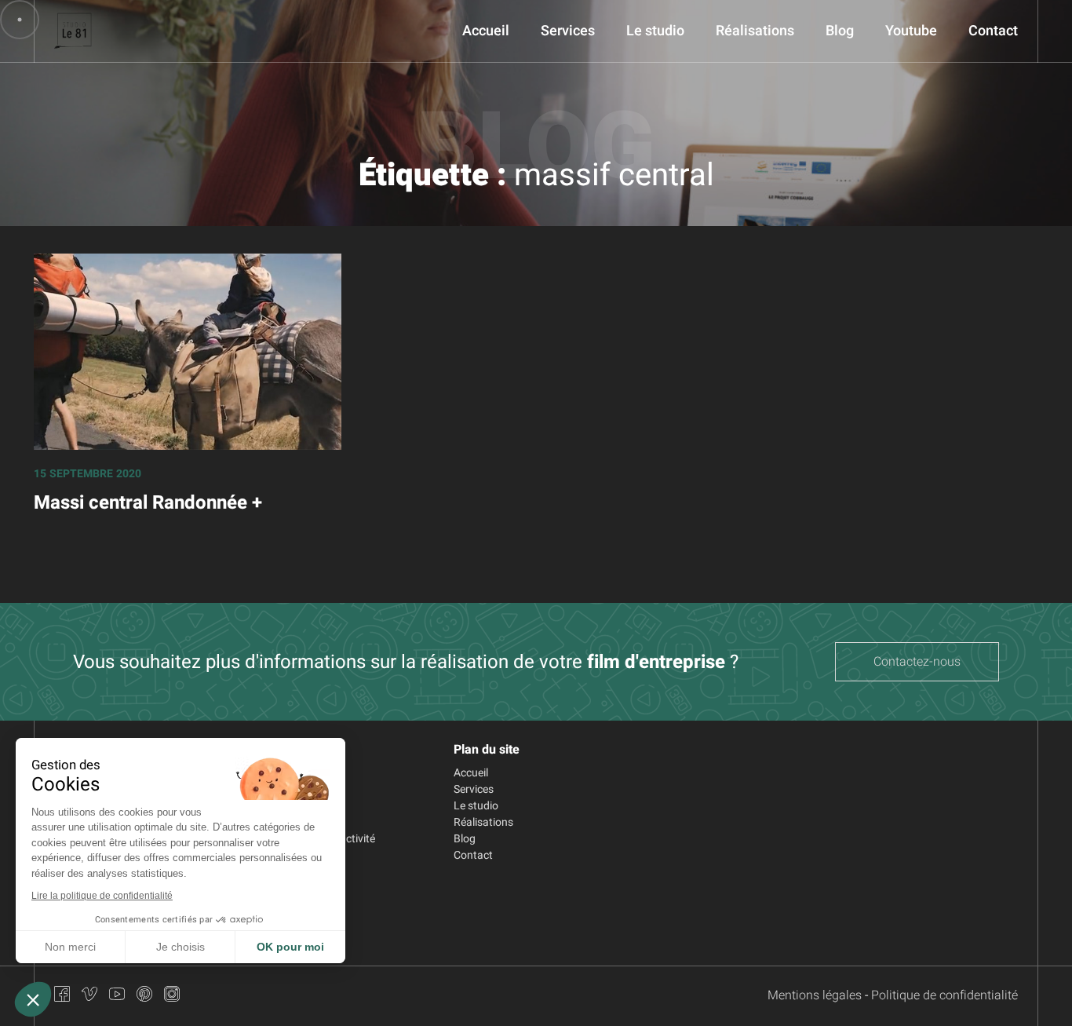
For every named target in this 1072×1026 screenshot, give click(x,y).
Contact (993, 31)
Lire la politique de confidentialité (102, 895)
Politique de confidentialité (944, 995)
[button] (33, 999)
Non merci (70, 946)
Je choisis (180, 946)
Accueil (485, 31)
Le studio (655, 31)
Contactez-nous (917, 661)
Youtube (911, 31)
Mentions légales (815, 995)
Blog (840, 31)
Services (568, 31)
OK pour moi (290, 946)
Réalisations (755, 31)
